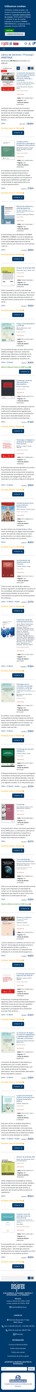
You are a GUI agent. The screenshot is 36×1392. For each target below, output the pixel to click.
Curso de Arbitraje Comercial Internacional (25, 860)
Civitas (18, 273)
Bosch (18, 811)
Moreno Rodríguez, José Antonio (26, 639)
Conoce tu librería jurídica (18, 1345)
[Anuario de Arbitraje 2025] (8, 1165)
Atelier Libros (20, 90)
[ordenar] (18, 68)
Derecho (16, 54)
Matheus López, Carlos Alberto (24, 446)
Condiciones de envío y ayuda (18, 1356)
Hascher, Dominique (23, 633)
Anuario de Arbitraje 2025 (26, 1157)
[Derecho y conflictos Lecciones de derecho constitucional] (8, 926)
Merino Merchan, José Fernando (24, 328)
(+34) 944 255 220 (14, 1326)
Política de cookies (18, 1352)
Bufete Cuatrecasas (23, 386)
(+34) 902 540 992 (28, 1326)
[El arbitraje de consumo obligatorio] (8, 757)
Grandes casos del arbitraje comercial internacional (23, 1216)
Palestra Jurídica (21, 925)
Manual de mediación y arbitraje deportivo (25, 207)
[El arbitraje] (8, 813)
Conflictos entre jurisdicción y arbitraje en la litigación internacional (26, 143)
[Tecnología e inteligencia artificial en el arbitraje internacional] (8, 448)
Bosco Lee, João (25, 625)
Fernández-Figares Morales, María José (26, 1041)
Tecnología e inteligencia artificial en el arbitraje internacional (25, 442)
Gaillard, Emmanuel (22, 632)
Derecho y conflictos (24, 917)
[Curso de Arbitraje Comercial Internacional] (8, 868)
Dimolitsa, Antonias (23, 628)
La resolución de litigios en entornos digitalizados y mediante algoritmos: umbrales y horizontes (26, 1035)
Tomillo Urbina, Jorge (24, 566)
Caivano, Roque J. (23, 627)
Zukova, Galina (28, 644)
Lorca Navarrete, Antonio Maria (25, 87)
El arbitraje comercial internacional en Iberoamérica (24, 382)
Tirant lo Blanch (21, 647)
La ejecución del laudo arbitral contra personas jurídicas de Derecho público (25, 1098)
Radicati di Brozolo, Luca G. (25, 640)
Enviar (31, 1369)
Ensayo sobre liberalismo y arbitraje (26, 325)
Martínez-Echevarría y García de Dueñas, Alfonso (26, 864)
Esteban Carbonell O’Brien (25, 214)
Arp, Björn (20, 1224)
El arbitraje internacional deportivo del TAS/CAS (25, 975)
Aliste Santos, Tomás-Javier (26, 509)
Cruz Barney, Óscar (23, 807)
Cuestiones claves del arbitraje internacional (25, 621)
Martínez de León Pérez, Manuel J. (24, 695)
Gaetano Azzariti (22, 922)
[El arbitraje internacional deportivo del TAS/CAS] (8, 983)
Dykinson (19, 332)
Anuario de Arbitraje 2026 (26, 268)
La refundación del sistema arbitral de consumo (23, 562)
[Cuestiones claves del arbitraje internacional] (8, 628)
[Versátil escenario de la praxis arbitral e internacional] (8, 511)
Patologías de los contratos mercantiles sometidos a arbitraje (25, 686)
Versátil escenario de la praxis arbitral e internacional (25, 505)
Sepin (18, 217)
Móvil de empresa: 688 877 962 (19, 1330)
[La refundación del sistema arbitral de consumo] (8, 568)
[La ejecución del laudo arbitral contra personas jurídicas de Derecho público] (8, 1104)
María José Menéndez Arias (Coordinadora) (25, 1159)
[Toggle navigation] (4, 49)
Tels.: (6, 1326)
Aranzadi (19, 389)
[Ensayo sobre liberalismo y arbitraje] (8, 332)
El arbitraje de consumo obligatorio (25, 750)
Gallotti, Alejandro (22, 1103)
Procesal (28, 54)
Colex (18, 569)
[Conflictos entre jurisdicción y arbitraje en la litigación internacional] (8, 150)
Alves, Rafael (21, 624)
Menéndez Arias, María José (26, 270)
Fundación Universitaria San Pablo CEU (24, 868)
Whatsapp (19, 1334)
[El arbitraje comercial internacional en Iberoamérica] (8, 389)
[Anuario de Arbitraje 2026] (8, 276)
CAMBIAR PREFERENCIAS (15, 34)
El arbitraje (20, 804)
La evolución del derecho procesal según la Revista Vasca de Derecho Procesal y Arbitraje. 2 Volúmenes (26, 76)
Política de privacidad (18, 1348)
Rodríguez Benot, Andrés (24, 149)
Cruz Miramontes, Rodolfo (25, 807)
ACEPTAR (9, 30)
